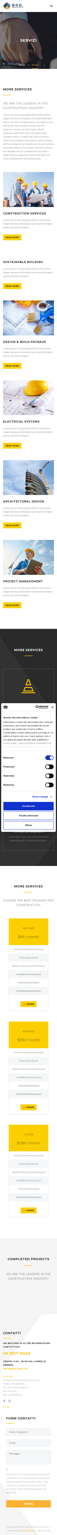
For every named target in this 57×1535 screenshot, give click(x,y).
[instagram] (9, 1401)
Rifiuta (28, 825)
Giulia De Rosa (29, 1530)
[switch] (49, 766)
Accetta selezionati (28, 815)
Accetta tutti (28, 806)
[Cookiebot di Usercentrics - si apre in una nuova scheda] (36, 707)
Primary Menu (51, 6)
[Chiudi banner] (53, 707)
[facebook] (4, 1401)
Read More (12, 237)
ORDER (28, 1004)
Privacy (6, 1406)
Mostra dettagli (40, 796)
